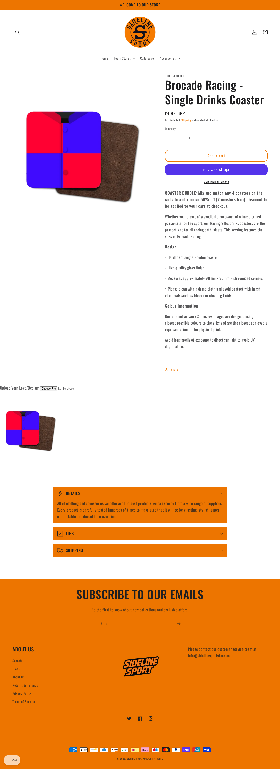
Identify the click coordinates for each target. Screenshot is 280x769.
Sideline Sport (134, 758)
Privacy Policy (22, 693)
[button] (17, 32)
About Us (18, 676)
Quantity (170, 128)
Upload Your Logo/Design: (19, 388)
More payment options (216, 181)
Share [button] (174, 369)
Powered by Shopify (153, 758)
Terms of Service (23, 701)
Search (17, 660)
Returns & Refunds (25, 685)
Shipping (186, 120)
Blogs (16, 668)
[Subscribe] (178, 623)
